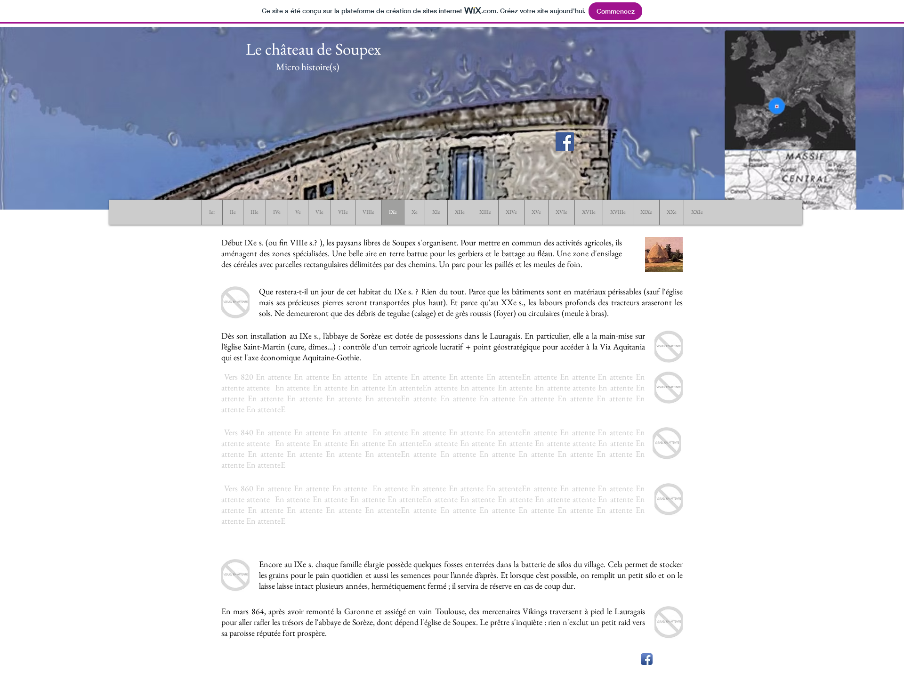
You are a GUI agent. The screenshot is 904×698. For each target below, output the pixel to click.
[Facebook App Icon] (647, 659)
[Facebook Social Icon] (565, 141)
